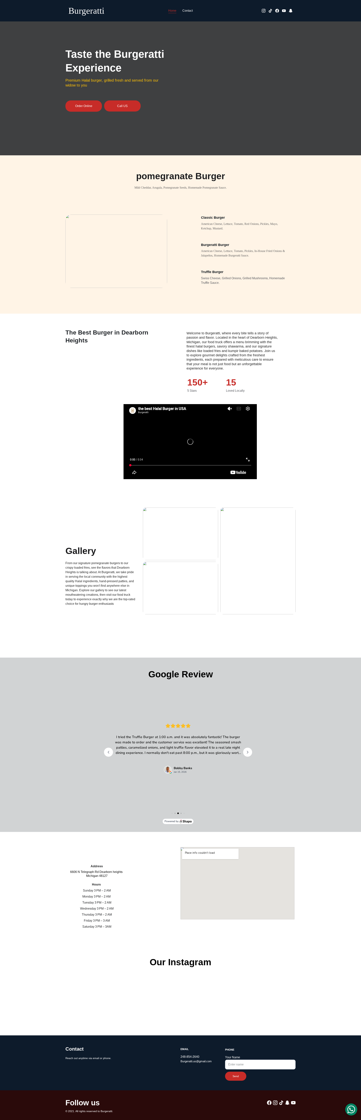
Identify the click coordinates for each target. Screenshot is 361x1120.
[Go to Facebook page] (278, 11)
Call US (122, 106)
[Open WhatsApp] (351, 1109)
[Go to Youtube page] (285, 11)
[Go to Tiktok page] (271, 11)
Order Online (83, 106)
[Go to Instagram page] (265, 11)
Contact (187, 10)
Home (172, 10)
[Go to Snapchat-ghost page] (291, 11)
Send (236, 1076)
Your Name (232, 1057)
